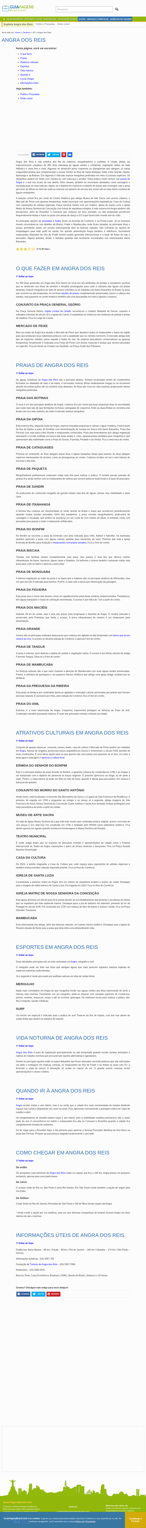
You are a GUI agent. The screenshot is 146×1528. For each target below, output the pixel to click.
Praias (23, 58)
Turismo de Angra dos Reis (43, 1264)
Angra (23, 751)
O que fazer (26, 54)
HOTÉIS (82, 19)
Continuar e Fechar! (135, 1519)
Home (18, 32)
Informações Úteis (29, 83)
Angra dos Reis (49, 380)
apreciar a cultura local (52, 757)
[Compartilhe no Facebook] (38, 155)
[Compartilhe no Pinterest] (64, 155)
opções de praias (70, 293)
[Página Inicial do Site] (4, 19)
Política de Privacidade (85, 1521)
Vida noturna (26, 70)
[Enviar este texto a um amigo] (70, 155)
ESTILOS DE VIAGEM (67, 19)
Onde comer (63, 24)
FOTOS (39, 19)
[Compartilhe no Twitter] (53, 155)
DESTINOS (29, 19)
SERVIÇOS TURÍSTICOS (98, 19)
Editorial (73, 1507)
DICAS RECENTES (15, 19)
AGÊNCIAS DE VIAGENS (121, 19)
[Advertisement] (43, 126)
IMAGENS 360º (50, 19)
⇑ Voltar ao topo (25, 276)
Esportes (24, 66)
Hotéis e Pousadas (45, 24)
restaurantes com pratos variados (69, 542)
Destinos (27, 32)
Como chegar (27, 79)
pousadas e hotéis (51, 221)
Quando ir (25, 74)
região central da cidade (58, 311)
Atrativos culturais (29, 62)
